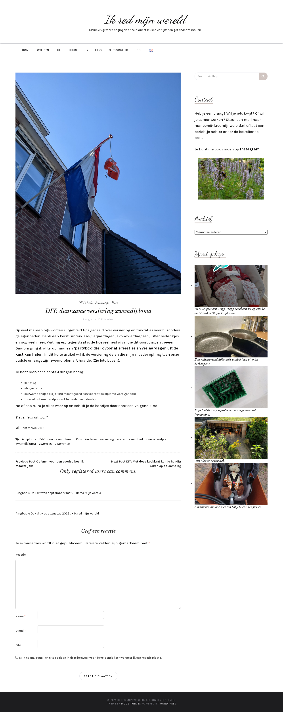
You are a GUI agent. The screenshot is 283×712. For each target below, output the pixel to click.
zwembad (136, 439)
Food (139, 50)
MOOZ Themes (131, 703)
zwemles (45, 443)
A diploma (29, 439)
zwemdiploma (25, 443)
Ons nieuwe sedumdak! (210, 461)
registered (83, 471)
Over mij (44, 50)
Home (26, 50)
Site (18, 645)
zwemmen (62, 443)
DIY (86, 50)
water (121, 439)
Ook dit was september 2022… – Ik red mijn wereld (66, 493)
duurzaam (55, 439)
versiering (107, 439)
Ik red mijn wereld (145, 19)
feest (69, 439)
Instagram (249, 149)
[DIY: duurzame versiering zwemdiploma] (98, 183)
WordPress (168, 703)
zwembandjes (156, 439)
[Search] (263, 76)
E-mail (20, 630)
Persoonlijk (118, 50)
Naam (20, 616)
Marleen (109, 319)
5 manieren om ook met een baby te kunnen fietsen (228, 507)
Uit (59, 50)
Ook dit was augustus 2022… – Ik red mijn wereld (65, 513)
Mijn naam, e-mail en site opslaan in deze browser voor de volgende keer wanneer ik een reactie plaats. (90, 657)
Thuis (73, 50)
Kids (98, 50)
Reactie (21, 554)
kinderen (91, 439)
